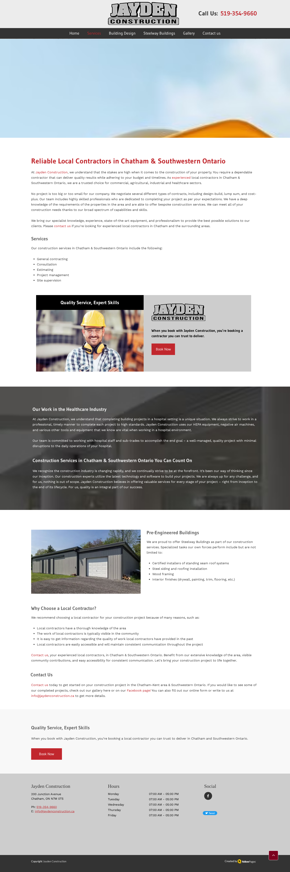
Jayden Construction (52, 172)
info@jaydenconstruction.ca (54, 811)
